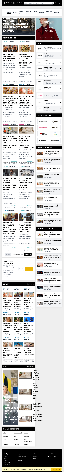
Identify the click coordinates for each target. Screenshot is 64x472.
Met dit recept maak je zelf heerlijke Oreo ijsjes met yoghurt (25, 182)
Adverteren (35, 458)
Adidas (26, 433)
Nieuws (15, 12)
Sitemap (20, 458)
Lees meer (14, 79)
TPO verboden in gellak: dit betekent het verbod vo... (7, 302)
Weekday (16, 439)
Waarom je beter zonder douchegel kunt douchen (7, 327)
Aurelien (16, 444)
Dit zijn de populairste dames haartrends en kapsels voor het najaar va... (10, 228)
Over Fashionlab (22, 456)
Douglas (6, 458)
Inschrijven (29, 269)
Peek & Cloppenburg (28, 440)
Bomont (26, 436)
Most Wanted (18, 433)
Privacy (20, 460)
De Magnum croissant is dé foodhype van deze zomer (9, 57)
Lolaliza (5, 444)
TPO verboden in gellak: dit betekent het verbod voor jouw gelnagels (26, 100)
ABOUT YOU (7, 462)
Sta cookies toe (56, 469)
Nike (4, 439)
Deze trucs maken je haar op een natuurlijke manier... (18, 327)
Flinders (26, 444)
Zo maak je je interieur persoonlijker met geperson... (37, 406)
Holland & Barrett (8, 465)
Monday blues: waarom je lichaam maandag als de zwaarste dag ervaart (10, 184)
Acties (41, 12)
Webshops (57, 12)
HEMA (15, 436)
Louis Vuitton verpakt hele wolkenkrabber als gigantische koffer (15, 24)
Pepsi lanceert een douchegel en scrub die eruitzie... (28, 327)
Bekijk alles (30, 284)
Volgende (28, 254)
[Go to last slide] (4, 26)
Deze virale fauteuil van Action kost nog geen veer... (36, 391)
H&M (4, 433)
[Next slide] (32, 26)
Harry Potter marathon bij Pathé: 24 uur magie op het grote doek (25, 227)
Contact (35, 456)
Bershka (5, 436)
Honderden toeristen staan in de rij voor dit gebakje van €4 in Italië (10, 100)
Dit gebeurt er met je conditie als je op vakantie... (28, 302)
